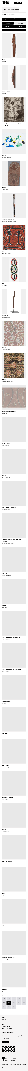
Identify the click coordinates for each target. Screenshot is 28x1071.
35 (14, 1007)
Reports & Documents (7, 1028)
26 (19, 998)
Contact (4, 1020)
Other (20, 30)
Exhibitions (20, 19)
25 (14, 998)
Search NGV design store (8, 14)
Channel (7, 26)
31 (19, 1003)
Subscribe (5, 1042)
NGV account (7, 1038)
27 (24, 998)
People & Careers (6, 1026)
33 (4, 1007)
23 (4, 998)
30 (14, 1003)
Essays (20, 26)
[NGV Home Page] (5, 3)
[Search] (23, 2)
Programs (7, 23)
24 (9, 998)
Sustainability (5, 1022)
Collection (20, 23)
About (3, 1017)
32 (24, 1003)
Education (7, 30)
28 (4, 1003)
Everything (7, 19)
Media (3, 1024)
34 (9, 1007)
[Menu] (25, 2)
